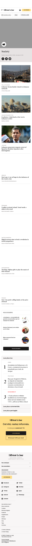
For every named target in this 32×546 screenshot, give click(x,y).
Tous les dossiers (16, 348)
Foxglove (6, 542)
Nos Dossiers (8, 312)
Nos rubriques (5, 462)
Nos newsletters (6, 466)
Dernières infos (7, 15)
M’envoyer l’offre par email (16, 438)
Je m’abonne (16, 433)
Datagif (7, 539)
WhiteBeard (12, 541)
